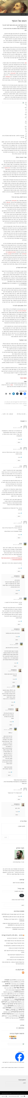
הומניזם (13, 990)
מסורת (20, 1007)
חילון (14, 995)
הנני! (22, 895)
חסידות (6, 995)
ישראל (19, 1002)
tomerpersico (17, 576)
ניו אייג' (21, 1010)
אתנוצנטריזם (11, 981)
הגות (5, 988)
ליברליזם (4, 1002)
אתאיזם (19, 981)
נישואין (17, 1010)
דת (23, 988)
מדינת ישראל (13, 1004)
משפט (4, 1007)
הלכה (16, 992)
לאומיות (12, 1002)
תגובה (5, 837)
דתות (13, 988)
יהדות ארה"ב (11, 1000)
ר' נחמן (6, 1015)
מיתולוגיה (5, 1005)
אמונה (10, 979)
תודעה (7, 1018)
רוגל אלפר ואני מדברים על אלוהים (17, 957)
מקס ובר (9, 253)
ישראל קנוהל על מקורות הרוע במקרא (16, 948)
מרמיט (20, 543)
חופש (19, 995)
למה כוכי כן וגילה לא (22, 414)
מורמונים (22, 1005)
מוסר (3, 1004)
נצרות (13, 1010)
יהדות (11, 997)
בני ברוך (18, 983)
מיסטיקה (10, 1006)
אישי (17, 979)
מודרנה (7, 1003)
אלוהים (14, 979)
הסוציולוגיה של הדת (22, 310)
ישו (5, 401)
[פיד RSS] (23, 935)
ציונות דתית (6, 1014)
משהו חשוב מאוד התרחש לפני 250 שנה (16, 916)
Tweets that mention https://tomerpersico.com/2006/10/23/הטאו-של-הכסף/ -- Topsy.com (15, 781)
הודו (22, 990)
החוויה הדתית (8, 990)
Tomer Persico (21, 1051)
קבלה (22, 1016)
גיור (9, 985)
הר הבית (5, 993)
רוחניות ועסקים (16, 403)
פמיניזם (5, 1011)
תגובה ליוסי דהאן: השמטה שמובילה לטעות (15, 914)
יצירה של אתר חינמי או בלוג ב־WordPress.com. (14, 1093)
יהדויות (16, 998)
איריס (21, 466)
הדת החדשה (7, 167)
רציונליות (17, 1018)
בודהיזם (6, 981)
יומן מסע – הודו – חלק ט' (7, 414)
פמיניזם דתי (21, 1013)
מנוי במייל (21, 888)
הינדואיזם (21, 992)
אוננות (23, 979)
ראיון (3, 1016)
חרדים (22, 998)
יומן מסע (6, 1000)
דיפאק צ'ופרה (13, 73)
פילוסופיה (9, 1011)
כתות (16, 1002)
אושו (26, 62)
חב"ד (22, 995)
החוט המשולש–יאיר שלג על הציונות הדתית (15, 959)
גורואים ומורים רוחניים (14, 985)
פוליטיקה (21, 1012)
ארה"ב (22, 981)
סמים (10, 1010)
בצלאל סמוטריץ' (14, 983)
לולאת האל (20, 401)
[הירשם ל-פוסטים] (23, 972)
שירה (10, 1018)
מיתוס (23, 1007)
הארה (8, 988)
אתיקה (15, 981)
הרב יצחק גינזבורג (10, 992)
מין (17, 1005)
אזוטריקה (19, 979)
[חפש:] (3, 14)
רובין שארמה (8, 76)
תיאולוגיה (22, 1019)
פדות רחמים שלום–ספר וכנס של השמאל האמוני (14, 940)
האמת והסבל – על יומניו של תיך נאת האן (15, 938)
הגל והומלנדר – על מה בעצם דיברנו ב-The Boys (14, 919)
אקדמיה (6, 980)
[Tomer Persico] (19, 1057)
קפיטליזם (25, 403)
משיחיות (8, 1008)
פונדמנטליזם (15, 1012)
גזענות (12, 985)
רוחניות (20, 403)
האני (10, 988)
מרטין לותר (14, 200)
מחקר (19, 1005)
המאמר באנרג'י (23, 378)
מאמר (11, 384)
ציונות (12, 1013)
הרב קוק (10, 993)
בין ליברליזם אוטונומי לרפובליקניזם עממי (16, 954)
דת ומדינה (18, 988)
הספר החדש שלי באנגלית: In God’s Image (15, 943)
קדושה (18, 1015)
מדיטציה (19, 1003)
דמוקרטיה (5, 986)
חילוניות (10, 995)
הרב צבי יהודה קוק (16, 993)
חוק (17, 995)
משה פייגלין (13, 1007)
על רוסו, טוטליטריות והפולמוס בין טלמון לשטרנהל (14, 945)
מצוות (17, 1007)
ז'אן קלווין (8, 202)
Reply (19, 442)
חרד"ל (2, 995)
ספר (7, 1010)
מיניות (15, 1005)
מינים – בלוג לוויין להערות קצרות (12, 935)
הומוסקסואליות (18, 990)
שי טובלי (13, 1018)
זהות (2, 993)
